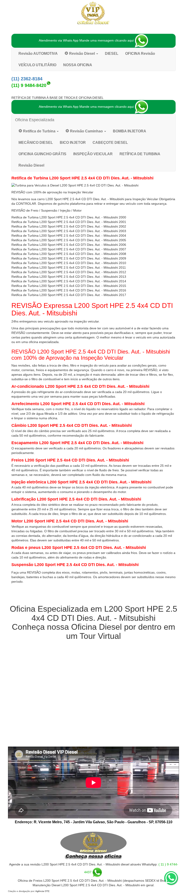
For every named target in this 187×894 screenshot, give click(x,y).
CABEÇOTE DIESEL (110, 142)
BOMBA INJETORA (129, 131)
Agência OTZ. (42, 891)
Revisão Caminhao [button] (86, 131)
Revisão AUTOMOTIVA (38, 53)
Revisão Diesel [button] (82, 53)
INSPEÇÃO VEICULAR (93, 154)
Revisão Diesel (31, 165)
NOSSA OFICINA (77, 65)
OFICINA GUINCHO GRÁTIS (42, 154)
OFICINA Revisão (140, 53)
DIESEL (111, 53)
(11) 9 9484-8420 (28, 85)
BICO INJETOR (73, 142)
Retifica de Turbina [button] (39, 131)
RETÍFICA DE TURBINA (139, 154)
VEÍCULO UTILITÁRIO (37, 65)
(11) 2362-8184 (26, 78)
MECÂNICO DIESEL (35, 142)
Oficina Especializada (34, 120)
